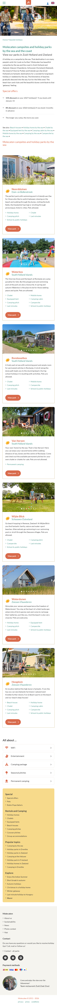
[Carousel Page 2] (24, 181)
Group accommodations (17, 836)
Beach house (12, 702)
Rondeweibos (19, 358)
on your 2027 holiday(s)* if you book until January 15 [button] (28, 99)
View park (12, 229)
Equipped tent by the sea (20, 130)
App (6, 932)
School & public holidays (17, 220)
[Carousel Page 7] (35, 181)
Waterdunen (19, 599)
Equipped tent (13, 299)
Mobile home (36, 295)
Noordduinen (19, 189)
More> (10, 898)
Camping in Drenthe (15, 867)
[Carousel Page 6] (33, 181)
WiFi (13, 747)
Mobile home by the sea (12, 133)
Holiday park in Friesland (17, 860)
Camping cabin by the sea (42, 130)
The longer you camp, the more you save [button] (22, 118)
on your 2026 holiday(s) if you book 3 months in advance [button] (29, 109)
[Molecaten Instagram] (13, 957)
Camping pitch (13, 216)
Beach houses (15, 127)
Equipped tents (13, 822)
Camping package (19, 764)
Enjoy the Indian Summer (17, 877)
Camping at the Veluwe (16, 856)
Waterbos (17, 271)
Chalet (33, 212)
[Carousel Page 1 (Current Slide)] (21, 181)
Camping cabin (37, 299)
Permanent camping (15, 464)
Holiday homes (13, 815)
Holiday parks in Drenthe (17, 849)
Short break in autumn (16, 880)
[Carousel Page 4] (28, 181)
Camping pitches (14, 829)
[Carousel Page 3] (26, 181)
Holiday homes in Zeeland (17, 863)
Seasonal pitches (18, 772)
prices (27, 1002)
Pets (9, 801)
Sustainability (10, 922)
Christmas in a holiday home (18, 887)
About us (8, 918)
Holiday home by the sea (33, 127)
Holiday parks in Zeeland (17, 853)
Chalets (10, 818)
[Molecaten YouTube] (20, 957)
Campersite (35, 302)
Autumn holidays (14, 884)
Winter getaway (13, 891)
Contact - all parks (11, 951)
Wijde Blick (18, 516)
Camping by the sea (32, 133)
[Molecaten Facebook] (5, 957)
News (6, 925)
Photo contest (10, 929)
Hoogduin (17, 681)
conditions (35, 1002)
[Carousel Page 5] (31, 181)
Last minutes (36, 216)
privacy (20, 1002)
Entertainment (17, 756)
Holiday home (13, 212)
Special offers (12, 798)
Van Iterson (18, 440)
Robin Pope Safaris (15, 805)
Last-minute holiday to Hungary (20, 894)
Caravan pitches (13, 832)
